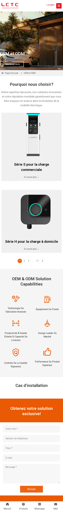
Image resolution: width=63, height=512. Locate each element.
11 (37, 260)
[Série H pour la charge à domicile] (31, 212)
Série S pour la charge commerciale (31, 167)
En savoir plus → (31, 177)
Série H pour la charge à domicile (31, 242)
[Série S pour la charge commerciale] (31, 135)
